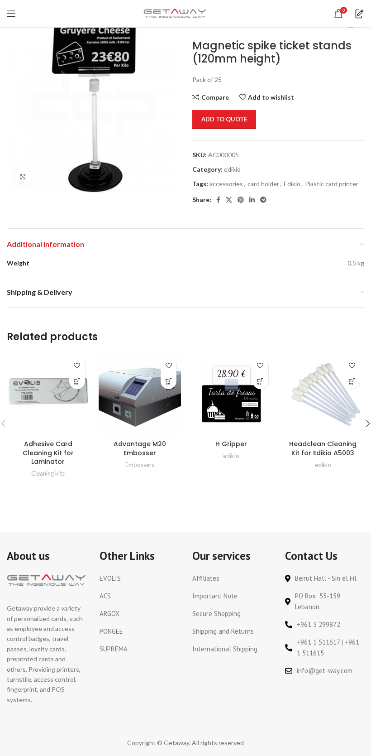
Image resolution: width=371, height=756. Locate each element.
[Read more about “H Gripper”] (260, 381)
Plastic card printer (331, 184)
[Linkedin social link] (252, 200)
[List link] (139, 578)
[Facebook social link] (218, 200)
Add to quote (224, 119)
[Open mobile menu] (11, 14)
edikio (232, 169)
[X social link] (229, 200)
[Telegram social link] (263, 200)
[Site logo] (175, 13)
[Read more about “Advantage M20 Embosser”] (168, 381)
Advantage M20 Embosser (140, 448)
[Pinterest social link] (241, 200)
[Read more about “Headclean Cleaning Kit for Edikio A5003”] (352, 381)
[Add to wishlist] (77, 365)
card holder (263, 184)
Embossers (139, 464)
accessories (226, 184)
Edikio (292, 184)
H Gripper (231, 443)
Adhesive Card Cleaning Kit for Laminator (48, 452)
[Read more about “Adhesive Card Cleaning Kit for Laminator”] (77, 381)
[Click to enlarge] (23, 177)
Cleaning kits (48, 473)
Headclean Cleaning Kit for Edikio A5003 (323, 448)
